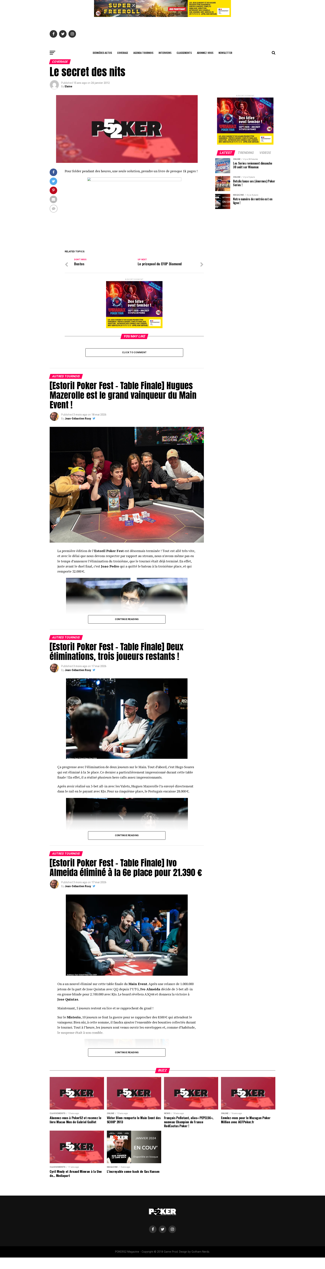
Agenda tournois (143, 53)
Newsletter (225, 53)
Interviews (165, 53)
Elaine (68, 86)
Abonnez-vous (205, 53)
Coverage (122, 53)
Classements (184, 53)
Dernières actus (102, 53)
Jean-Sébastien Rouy (78, 418)
